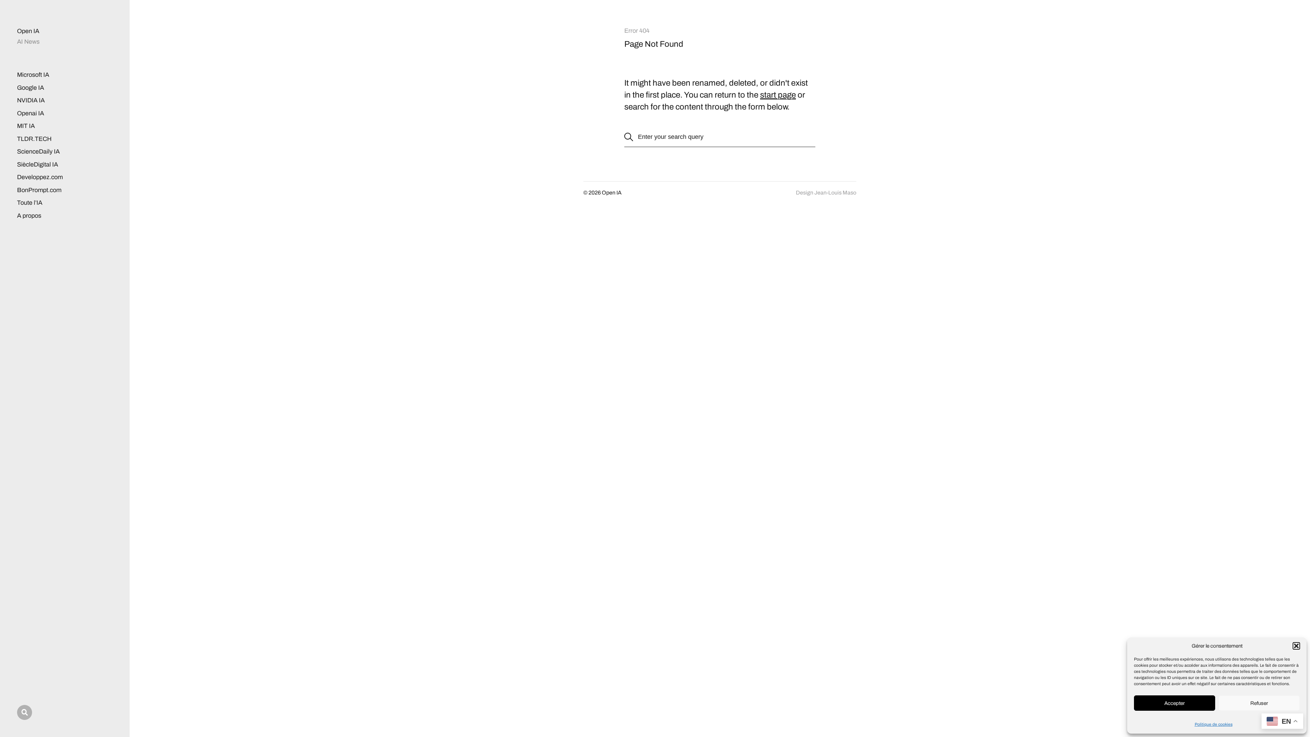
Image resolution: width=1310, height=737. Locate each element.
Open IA (28, 31)
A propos (29, 215)
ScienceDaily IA (38, 151)
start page (778, 94)
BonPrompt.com (39, 190)
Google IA (30, 87)
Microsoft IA (33, 74)
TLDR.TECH (34, 138)
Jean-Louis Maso (835, 193)
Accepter (1174, 703)
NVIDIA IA (31, 100)
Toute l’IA (29, 202)
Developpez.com (40, 177)
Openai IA (30, 113)
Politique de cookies (1214, 724)
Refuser (1259, 703)
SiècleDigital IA (37, 164)
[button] (1296, 645)
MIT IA (26, 125)
